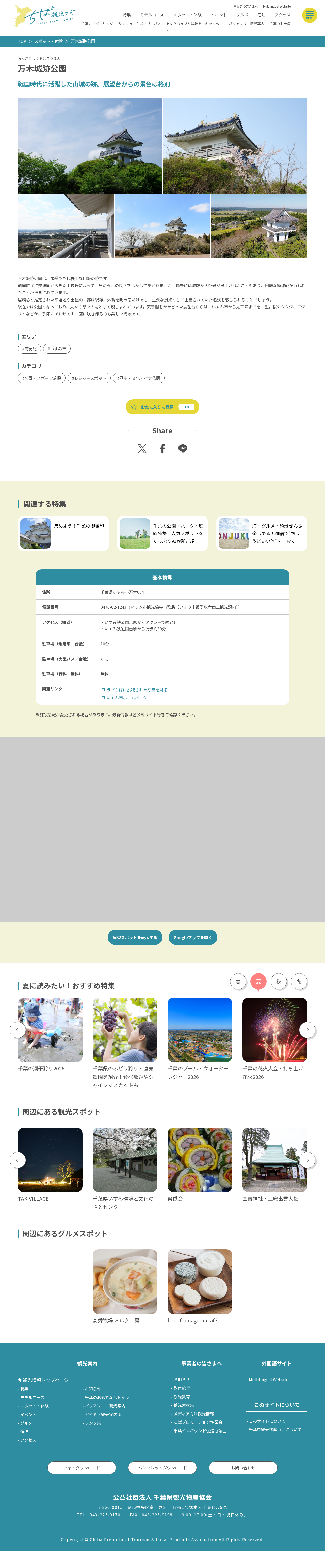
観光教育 (182, 1397)
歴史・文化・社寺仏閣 (140, 378)
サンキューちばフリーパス (139, 23)
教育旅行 (182, 1388)
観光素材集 (184, 1405)
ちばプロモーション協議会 (198, 1422)
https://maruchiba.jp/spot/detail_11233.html (200, 1134)
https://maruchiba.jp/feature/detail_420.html (259, 519)
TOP (22, 41)
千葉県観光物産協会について (275, 1429)
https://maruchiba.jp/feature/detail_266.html (160, 519)
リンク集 (93, 1423)
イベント (219, 15)
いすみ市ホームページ (127, 697)
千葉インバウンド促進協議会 (200, 1430)
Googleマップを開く (193, 937)
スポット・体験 (187, 15)
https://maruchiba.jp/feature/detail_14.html (50, 1004)
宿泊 (261, 15)
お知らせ (93, 1389)
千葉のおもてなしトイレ (107, 1397)
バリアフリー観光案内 (246, 23)
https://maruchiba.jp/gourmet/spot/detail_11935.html (124, 1256)
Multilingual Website (277, 6)
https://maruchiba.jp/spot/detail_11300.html (50, 1134)
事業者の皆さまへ (246, 6)
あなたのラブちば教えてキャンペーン (194, 26)
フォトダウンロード (81, 1468)
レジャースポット (90, 378)
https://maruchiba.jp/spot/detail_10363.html (274, 1134)
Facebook (161, 447)
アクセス (283, 15)
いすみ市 (58, 349)
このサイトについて (267, 1421)
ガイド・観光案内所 (103, 1414)
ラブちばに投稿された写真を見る (137, 690)
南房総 (31, 349)
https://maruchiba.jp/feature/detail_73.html (60, 519)
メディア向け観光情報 (194, 1413)
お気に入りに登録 (157, 407)
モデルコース (152, 15)
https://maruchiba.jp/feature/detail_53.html (274, 1004)
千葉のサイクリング (97, 23)
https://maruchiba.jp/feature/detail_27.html (125, 1004)
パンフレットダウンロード (162, 1468)
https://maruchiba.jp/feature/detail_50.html (200, 1004)
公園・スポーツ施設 (43, 378)
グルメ (242, 15)
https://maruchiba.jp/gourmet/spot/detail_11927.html (199, 1256)
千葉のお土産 (280, 23)
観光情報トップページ (46, 1380)
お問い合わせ (243, 1468)
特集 (127, 15)
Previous (18, 1029)
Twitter (141, 447)
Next (307, 1029)
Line (181, 445)
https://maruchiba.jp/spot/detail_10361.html (125, 1134)
